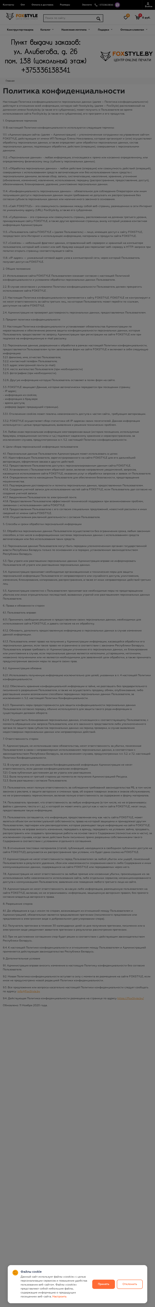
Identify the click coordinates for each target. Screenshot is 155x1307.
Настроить (59, 1296)
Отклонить (129, 1284)
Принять (103, 1284)
